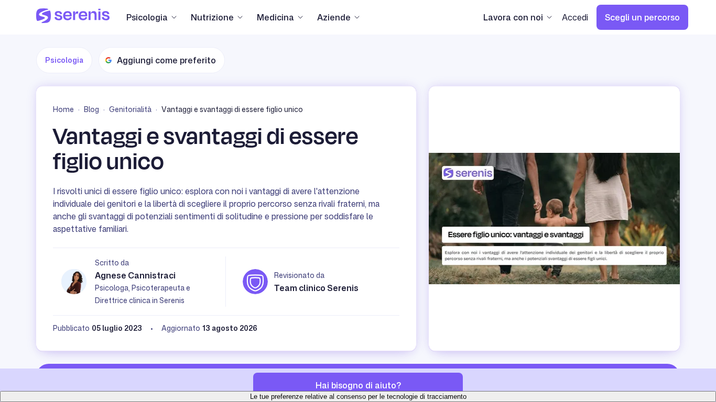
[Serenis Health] (73, 17)
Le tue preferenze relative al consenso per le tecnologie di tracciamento (358, 396)
